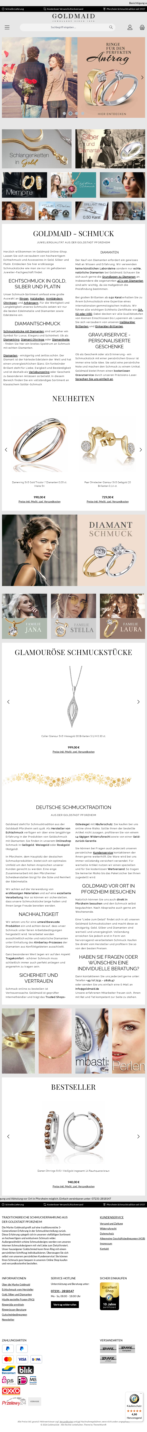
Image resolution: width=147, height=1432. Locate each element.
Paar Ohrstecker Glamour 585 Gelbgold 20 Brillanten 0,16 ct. (107, 484)
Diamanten (10, 355)
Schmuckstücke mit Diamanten (23, 331)
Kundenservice (112, 1217)
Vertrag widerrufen (64, 1304)
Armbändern (54, 298)
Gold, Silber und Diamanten (17, 1294)
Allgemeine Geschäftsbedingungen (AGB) (122, 1238)
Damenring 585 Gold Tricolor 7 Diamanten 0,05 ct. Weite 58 (39, 484)
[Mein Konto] (130, 27)
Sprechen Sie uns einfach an (94, 379)
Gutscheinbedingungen (14, 1314)
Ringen (24, 298)
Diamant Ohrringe (32, 339)
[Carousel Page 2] (70, 113)
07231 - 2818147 (62, 1291)
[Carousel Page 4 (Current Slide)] (82, 113)
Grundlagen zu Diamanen (119, 276)
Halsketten (37, 298)
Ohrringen (10, 302)
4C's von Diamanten (130, 280)
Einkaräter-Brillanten (109, 326)
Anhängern (31, 302)
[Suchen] (111, 27)
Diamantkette (61, 339)
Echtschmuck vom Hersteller (17, 1289)
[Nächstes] (142, 77)
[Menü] (7, 27)
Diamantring (11, 339)
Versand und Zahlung (111, 1223)
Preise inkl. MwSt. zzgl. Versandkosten (39, 501)
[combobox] (63, 27)
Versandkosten (66, 1421)
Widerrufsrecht (108, 1228)
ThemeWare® (99, 1424)
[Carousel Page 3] (76, 113)
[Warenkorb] (141, 27)
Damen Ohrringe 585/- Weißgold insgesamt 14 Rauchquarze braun (73, 1170)
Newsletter (8, 1319)
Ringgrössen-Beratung (14, 1309)
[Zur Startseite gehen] (73, 18)
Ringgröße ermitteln (13, 1304)
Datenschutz (107, 1233)
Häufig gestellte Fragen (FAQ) (18, 1299)
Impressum (106, 1243)
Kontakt (104, 1248)
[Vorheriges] (5, 77)
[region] (73, 77)
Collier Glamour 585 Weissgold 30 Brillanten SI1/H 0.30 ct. (73, 736)
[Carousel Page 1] (64, 113)
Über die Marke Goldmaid (16, 1284)
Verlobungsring (39, 372)
